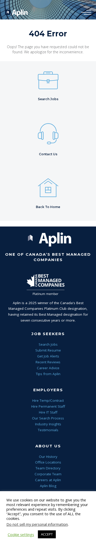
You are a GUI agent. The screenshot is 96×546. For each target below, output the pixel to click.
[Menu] (85, 12)
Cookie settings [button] (21, 534)
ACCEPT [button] (47, 534)
